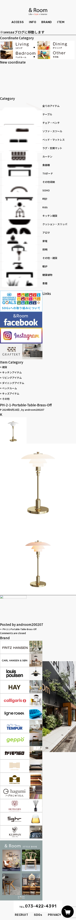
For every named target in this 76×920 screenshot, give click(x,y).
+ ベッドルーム (8, 388)
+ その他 (5, 398)
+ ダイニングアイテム (12, 383)
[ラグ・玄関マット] (21, 147)
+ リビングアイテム (11, 377)
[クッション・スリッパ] (21, 224)
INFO (32, 22)
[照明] (21, 249)
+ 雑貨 (3, 367)
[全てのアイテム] (21, 105)
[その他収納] (21, 181)
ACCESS (17, 22)
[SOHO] (21, 190)
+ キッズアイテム (9, 393)
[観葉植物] (21, 274)
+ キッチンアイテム (11, 372)
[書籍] (21, 283)
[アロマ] (21, 232)
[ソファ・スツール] (21, 131)
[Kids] (21, 207)
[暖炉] (21, 266)
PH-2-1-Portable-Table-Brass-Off (18, 629)
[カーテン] (21, 156)
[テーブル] (21, 114)
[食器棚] (21, 164)
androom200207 (34, 409)
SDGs (38, 914)
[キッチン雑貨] (21, 215)
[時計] (21, 198)
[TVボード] (21, 173)
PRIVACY (54, 914)
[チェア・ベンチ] (21, 122)
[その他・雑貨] (21, 257)
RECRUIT (21, 914)
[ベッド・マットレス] (21, 139)
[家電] (21, 240)
